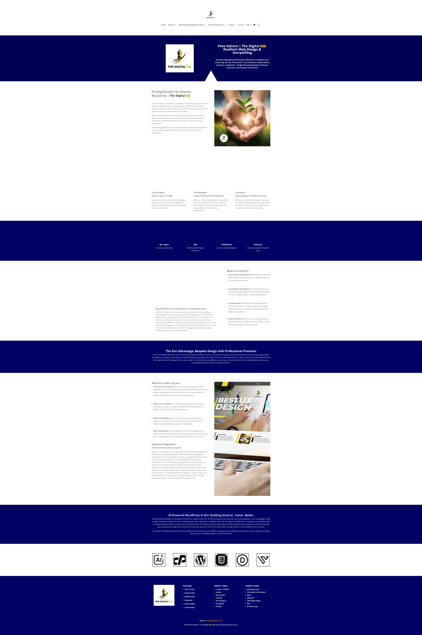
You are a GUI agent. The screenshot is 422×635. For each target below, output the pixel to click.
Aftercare (250, 598)
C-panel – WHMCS (222, 589)
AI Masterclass (252, 606)
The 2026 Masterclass (216, 25)
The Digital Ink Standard (256, 592)
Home (163, 25)
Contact (231, 25)
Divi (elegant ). (221, 601)
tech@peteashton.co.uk (213, 621)
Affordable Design (254, 601)
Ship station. (220, 595)
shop (248, 25)
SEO (248, 604)
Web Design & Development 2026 (191, 25)
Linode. (218, 592)
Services (171, 25)
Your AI (241, 25)
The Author (240, 192)
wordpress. (220, 604)
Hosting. (219, 598)
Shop (249, 595)
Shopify (219, 606)
